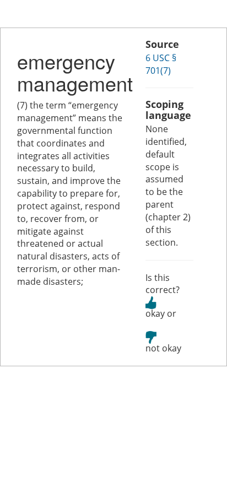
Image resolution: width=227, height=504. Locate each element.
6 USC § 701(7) (160, 64)
